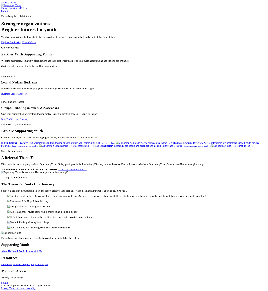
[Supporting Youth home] (11, 5)
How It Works (29, 42)
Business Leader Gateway (14, 93)
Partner (4, 8)
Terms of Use (15, 288)
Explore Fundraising (11, 42)
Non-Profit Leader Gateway (15, 119)
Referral (24, 8)
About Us (6, 251)
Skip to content (8, 2)
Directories (14, 8)
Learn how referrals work (72, 169)
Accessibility (29, 288)
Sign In (4, 11)
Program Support (39, 264)
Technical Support (21, 264)
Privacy (5, 288)
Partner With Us (34, 251)
